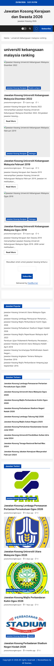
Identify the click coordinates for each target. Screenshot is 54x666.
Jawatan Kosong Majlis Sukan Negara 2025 (23, 422)
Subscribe (46, 28)
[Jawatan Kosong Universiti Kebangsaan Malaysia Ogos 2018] (27, 207)
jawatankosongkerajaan (12, 102)
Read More (12, 121)
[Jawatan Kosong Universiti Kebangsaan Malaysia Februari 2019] (27, 141)
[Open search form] (30, 28)
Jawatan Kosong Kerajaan (17, 88)
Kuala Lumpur (34, 88)
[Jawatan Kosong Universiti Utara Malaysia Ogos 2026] (27, 532)
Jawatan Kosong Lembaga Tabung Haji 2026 (24, 416)
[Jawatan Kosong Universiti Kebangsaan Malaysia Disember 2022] (27, 76)
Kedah (31, 544)
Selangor (32, 153)
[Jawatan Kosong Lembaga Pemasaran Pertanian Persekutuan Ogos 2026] (27, 486)
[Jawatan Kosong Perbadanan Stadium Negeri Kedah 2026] (27, 624)
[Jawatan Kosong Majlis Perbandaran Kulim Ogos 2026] (27, 578)
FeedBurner (33, 283)
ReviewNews (43, 660)
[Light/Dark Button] (24, 28)
